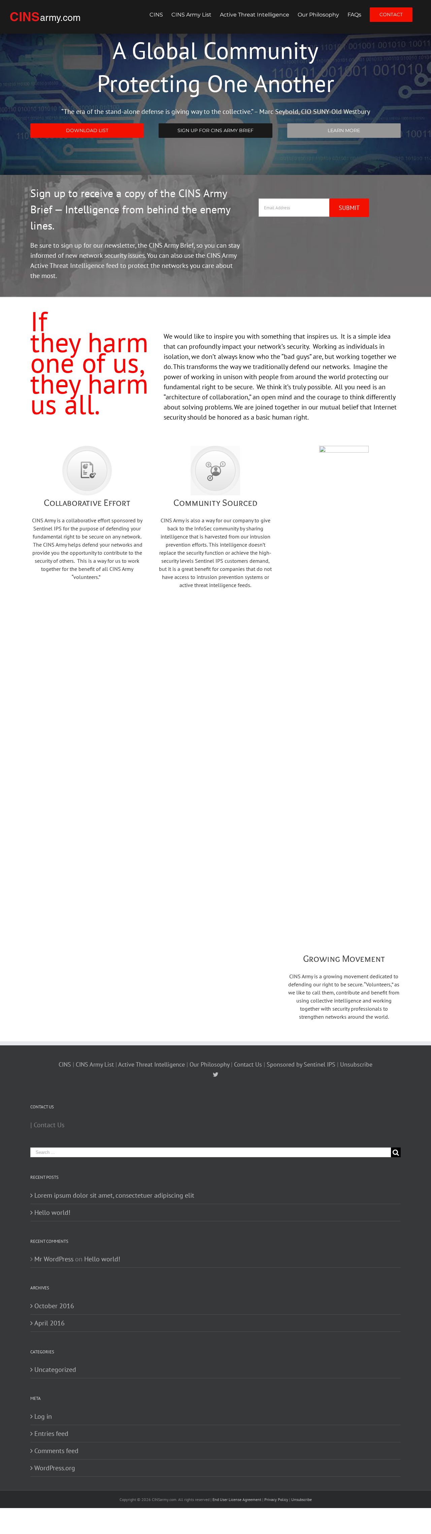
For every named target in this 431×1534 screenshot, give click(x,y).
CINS (66, 1064)
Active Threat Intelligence (151, 1064)
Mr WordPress (53, 1259)
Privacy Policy (276, 1499)
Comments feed (56, 1450)
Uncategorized (55, 1369)
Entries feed (51, 1433)
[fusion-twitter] (215, 1074)
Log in (43, 1416)
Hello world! (52, 1212)
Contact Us (248, 1064)
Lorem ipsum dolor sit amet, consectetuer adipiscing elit (114, 1195)
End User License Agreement (237, 1499)
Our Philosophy (209, 1064)
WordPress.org (54, 1468)
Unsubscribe (356, 1064)
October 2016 (54, 1305)
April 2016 (49, 1323)
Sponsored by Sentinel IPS (301, 1064)
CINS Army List (95, 1064)
